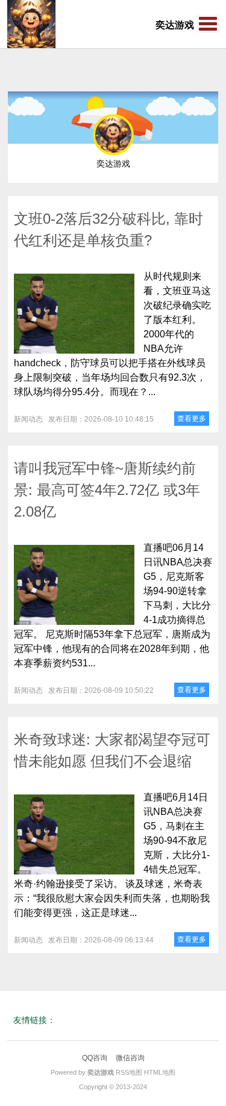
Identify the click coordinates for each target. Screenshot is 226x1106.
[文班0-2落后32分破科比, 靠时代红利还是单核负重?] (74, 314)
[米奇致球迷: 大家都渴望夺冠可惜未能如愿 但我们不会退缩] (74, 834)
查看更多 (191, 418)
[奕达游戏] (31, 24)
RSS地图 (129, 1072)
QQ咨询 (94, 1058)
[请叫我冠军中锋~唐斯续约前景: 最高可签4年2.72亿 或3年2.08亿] (74, 585)
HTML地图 (159, 1072)
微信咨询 (130, 1058)
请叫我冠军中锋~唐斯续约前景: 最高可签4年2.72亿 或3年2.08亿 (107, 490)
